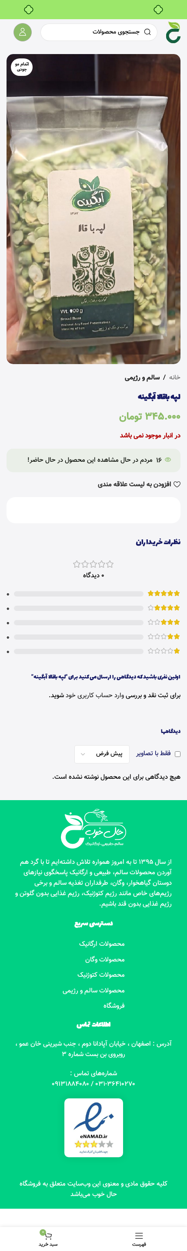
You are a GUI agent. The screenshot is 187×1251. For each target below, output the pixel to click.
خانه (174, 378)
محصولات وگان (105, 960)
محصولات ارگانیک (102, 944)
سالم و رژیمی (142, 378)
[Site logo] (173, 32)
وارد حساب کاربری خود (95, 696)
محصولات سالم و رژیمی (94, 991)
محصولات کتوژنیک (101, 975)
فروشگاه (114, 1006)
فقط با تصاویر (153, 754)
